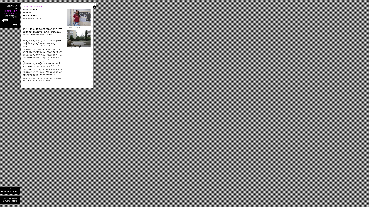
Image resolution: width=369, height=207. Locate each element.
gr (94, 7)
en (94, 5)
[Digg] (13, 192)
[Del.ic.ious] (16, 192)
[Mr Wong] (10, 192)
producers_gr (6, 200)
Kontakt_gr (14, 200)
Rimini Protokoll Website (10, 198)
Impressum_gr (6, 201)
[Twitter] (2, 192)
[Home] (5, 22)
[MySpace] (8, 192)
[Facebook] (5, 192)
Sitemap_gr (14, 201)
